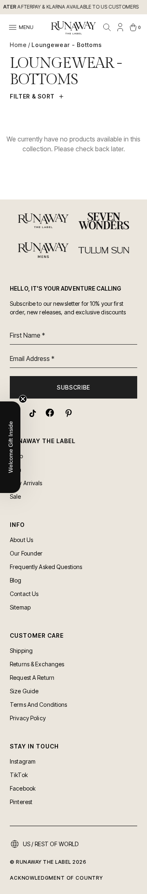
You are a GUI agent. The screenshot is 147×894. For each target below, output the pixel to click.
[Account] (120, 27)
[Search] (107, 27)
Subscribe (73, 387)
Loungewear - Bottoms (66, 44)
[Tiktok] (32, 412)
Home (18, 44)
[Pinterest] (68, 412)
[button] (10, 447)
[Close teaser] (23, 399)
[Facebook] (50, 412)
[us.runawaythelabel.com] (73, 27)
